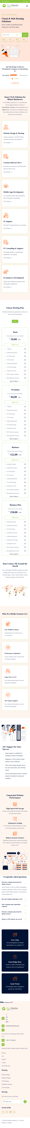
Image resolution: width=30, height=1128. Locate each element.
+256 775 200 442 (11, 1040)
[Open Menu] (27, 6)
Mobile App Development (13, 192)
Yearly (15, 321)
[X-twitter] (14, 1112)
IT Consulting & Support (13, 248)
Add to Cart (15, 344)
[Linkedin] (10, 1112)
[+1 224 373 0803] (3, 1018)
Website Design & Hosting (13, 133)
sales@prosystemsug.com (12, 1026)
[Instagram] (6, 1112)
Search (25, 34)
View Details (7, 142)
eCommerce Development (13, 278)
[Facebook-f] (3, 1112)
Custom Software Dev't (12, 163)
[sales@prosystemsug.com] (3, 1026)
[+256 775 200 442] (3, 1040)
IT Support (7, 221)
